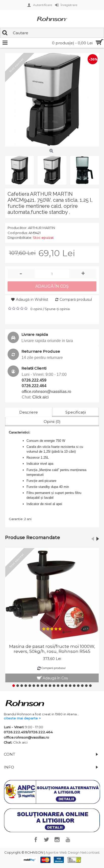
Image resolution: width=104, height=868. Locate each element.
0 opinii (36, 309)
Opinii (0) (52, 421)
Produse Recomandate (32, 537)
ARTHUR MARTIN (41, 228)
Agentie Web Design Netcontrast (72, 852)
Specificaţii (75, 412)
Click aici (40, 397)
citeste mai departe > (22, 718)
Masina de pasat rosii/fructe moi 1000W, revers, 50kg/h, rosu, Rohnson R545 (52, 649)
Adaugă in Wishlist (32, 299)
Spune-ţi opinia (57, 309)
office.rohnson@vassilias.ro (46, 391)
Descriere (28, 412)
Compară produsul (76, 299)
